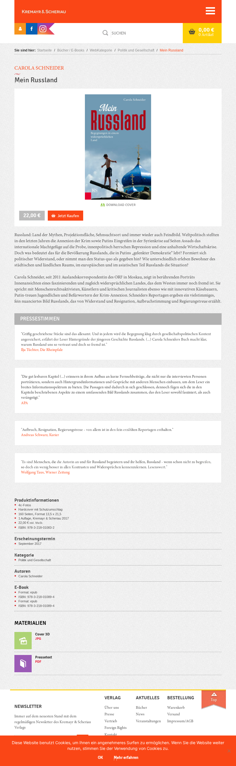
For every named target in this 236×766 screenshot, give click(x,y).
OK (100, 757)
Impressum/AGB (178, 721)
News (140, 715)
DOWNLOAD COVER (121, 205)
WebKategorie (101, 50)
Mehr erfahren (126, 757)
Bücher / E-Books (70, 50)
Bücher (141, 708)
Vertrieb (110, 721)
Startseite (44, 50)
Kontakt (110, 735)
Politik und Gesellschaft (136, 50)
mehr (118, 642)
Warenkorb (176, 708)
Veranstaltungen (147, 721)
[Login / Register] (20, 29)
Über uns (111, 708)
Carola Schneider (39, 68)
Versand (173, 715)
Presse (109, 715)
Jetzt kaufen (68, 215)
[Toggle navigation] (210, 10)
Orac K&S (53, 11)
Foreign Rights (115, 728)
